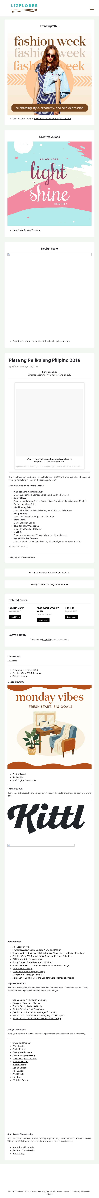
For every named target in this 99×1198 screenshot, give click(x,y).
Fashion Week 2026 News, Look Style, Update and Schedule (42, 956)
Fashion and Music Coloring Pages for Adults (35, 1012)
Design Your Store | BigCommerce (48, 584)
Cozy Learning (20, 676)
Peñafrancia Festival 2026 (25, 670)
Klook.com (12, 660)
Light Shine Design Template (26, 230)
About (49, 1194)
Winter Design (19, 1064)
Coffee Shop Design (22, 968)
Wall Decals (18, 1074)
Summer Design (20, 1061)
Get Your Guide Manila (24, 1150)
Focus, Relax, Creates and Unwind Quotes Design (37, 1018)
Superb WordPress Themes (57, 1191)
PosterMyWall (19, 774)
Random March (16, 607)
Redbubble (18, 777)
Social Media (19, 1049)
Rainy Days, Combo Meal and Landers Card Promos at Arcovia (43, 977)
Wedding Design (20, 1080)
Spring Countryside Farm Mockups (30, 1000)
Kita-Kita (69, 607)
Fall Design (18, 1071)
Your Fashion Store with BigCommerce (51, 572)
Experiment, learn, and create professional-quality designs (41, 341)
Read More (15, 617)
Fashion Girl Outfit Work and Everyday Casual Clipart (39, 1015)
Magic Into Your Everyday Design (29, 971)
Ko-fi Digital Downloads (24, 780)
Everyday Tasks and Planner (26, 1003)
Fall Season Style (21, 946)
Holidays (17, 1077)
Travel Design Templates (25, 1058)
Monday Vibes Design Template (28, 974)
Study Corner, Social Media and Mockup (32, 962)
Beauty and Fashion (22, 1052)
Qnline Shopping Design (24, 1055)
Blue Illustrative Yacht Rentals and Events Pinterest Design (41, 965)
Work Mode (18, 1046)
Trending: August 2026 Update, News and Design (37, 950)
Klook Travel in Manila (23, 1147)
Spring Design (19, 1067)
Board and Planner (22, 1043)
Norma (32, 466)
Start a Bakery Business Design (28, 1006)
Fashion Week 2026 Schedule (27, 673)
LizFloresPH (85, 1191)
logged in (46, 639)
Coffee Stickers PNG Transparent (29, 1009)
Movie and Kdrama (26, 557)
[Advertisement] (26, 1109)
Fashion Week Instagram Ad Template (52, 118)
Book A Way (18, 1153)
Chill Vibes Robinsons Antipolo (28, 959)
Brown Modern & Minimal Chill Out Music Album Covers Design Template (48, 953)
